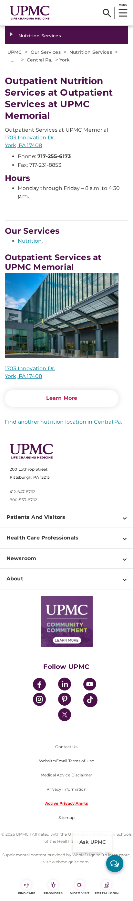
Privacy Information (66, 789)
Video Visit (79, 893)
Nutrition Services (39, 36)
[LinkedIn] (64, 685)
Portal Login (106, 893)
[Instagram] (39, 700)
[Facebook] (39, 685)
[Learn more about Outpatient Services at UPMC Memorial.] (61, 315)
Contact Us (66, 746)
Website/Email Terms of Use (66, 760)
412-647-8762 (22, 491)
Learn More (61, 398)
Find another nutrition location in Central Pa (63, 422)
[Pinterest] (64, 700)
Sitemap (66, 817)
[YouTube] (89, 685)
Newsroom (21, 558)
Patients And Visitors (35, 517)
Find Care (27, 893)
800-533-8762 (23, 499)
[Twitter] (64, 714)
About (14, 579)
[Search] (107, 13)
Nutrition (30, 241)
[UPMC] (30, 13)
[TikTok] (90, 700)
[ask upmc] (114, 863)
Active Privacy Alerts (66, 803)
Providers (53, 893)
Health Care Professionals (42, 538)
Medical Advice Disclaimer (66, 775)
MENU (123, 4)
